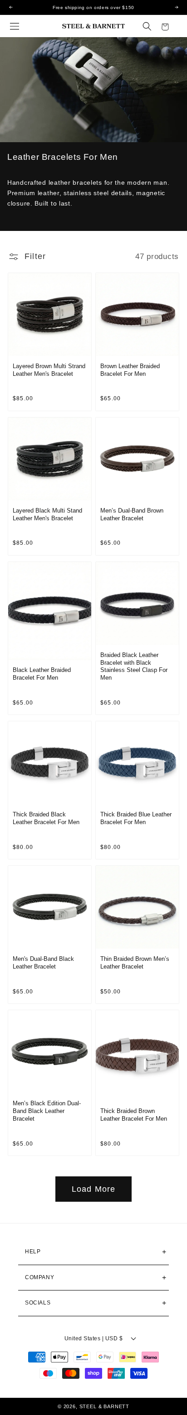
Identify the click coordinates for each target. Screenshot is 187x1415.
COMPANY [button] (39, 1277)
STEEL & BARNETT (104, 1406)
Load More (94, 1189)
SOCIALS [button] (37, 1303)
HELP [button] (32, 1251)
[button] (14, 26)
